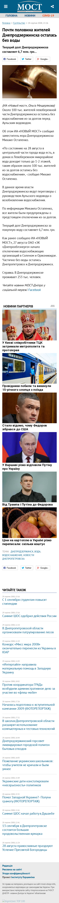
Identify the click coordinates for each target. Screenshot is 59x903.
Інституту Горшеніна (23, 877)
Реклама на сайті (12, 869)
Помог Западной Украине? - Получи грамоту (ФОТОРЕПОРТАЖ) (26, 799)
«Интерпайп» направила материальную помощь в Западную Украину (26, 668)
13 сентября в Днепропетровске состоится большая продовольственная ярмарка (24, 830)
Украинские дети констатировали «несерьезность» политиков (25, 783)
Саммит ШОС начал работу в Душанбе (28, 813)
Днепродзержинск (22, 551)
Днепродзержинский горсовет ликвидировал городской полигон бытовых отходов (25, 745)
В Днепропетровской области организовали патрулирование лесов (28, 630)
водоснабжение (12, 555)
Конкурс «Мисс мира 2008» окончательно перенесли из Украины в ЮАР (29, 648)
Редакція (7, 865)
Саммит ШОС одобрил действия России (29, 616)
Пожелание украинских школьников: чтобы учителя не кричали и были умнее (27, 765)
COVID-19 (48, 15)
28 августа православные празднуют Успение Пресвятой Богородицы (27, 848)
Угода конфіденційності (16, 873)
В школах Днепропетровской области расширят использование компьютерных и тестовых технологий (28, 725)
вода (37, 551)
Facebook (34, 290)
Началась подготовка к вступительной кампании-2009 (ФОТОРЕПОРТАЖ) (28, 706)
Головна (11, 15)
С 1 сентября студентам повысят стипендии (24, 602)
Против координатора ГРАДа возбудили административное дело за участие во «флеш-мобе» (28, 688)
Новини (30, 15)
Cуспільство (19, 22)
